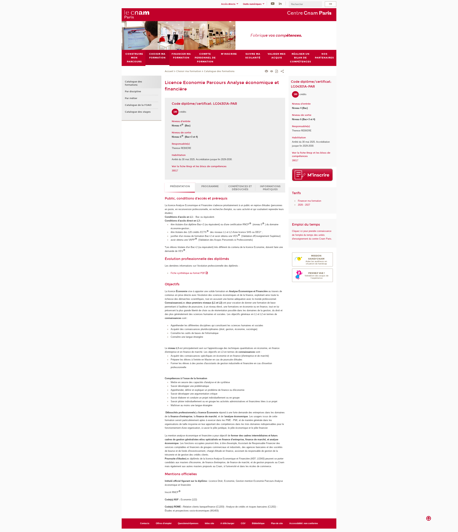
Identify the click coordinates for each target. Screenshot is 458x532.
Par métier (131, 98)
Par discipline (133, 91)
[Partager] (282, 71)
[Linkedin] (280, 3)
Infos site (209, 523)
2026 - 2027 (304, 204)
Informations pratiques (270, 188)
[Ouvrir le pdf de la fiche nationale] (276, 71)
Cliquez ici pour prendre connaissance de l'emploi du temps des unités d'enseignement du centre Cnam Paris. (312, 235)
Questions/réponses (188, 523)
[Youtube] (273, 3)
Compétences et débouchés (240, 188)
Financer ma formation (309, 201)
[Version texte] (271, 71)
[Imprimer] (266, 71)
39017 (175, 170)
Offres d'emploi (163, 523)
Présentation (180, 186)
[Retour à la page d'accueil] (136, 14)
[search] (305, 4)
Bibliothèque (258, 523)
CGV (243, 523)
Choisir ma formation (188, 71)
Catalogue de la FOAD (138, 105)
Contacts (144, 523)
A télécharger (227, 523)
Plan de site (277, 523)
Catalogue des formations (219, 71)
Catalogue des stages (138, 111)
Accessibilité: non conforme (303, 523)
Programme (210, 186)
